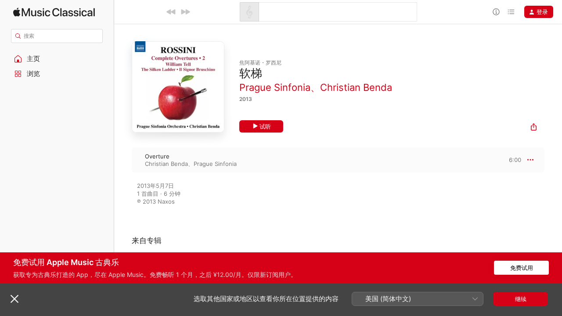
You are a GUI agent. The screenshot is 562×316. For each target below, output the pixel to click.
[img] (54, 12)
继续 (520, 298)
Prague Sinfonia (274, 87)
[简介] (496, 12)
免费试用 (521, 267)
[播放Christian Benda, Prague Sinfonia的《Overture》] (122, 159)
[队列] (511, 12)
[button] (57, 58)
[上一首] (171, 12)
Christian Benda (356, 87)
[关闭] (14, 299)
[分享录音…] (534, 128)
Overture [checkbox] (157, 156)
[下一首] (185, 12)
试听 (265, 126)
